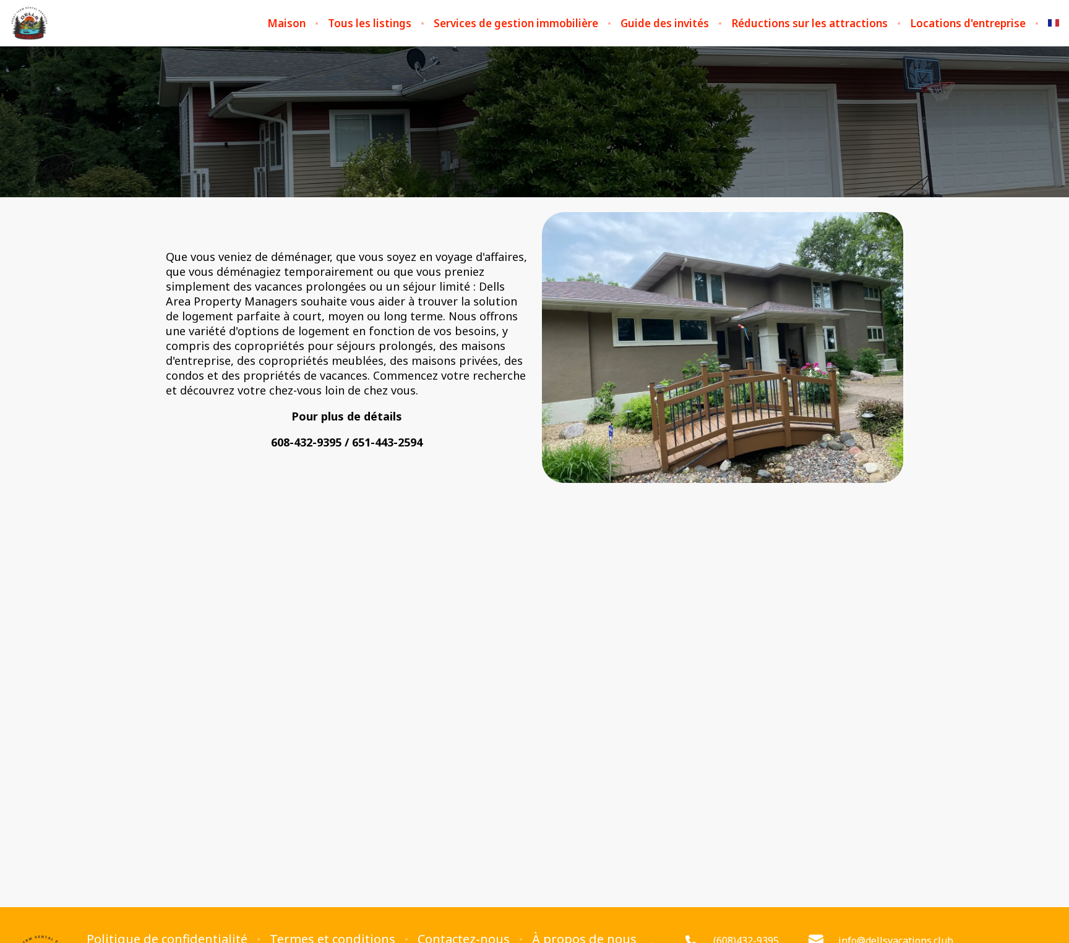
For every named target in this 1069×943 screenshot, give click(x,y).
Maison (286, 23)
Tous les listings (369, 23)
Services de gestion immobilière (516, 23)
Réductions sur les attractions (809, 23)
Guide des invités (664, 23)
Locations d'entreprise (968, 23)
